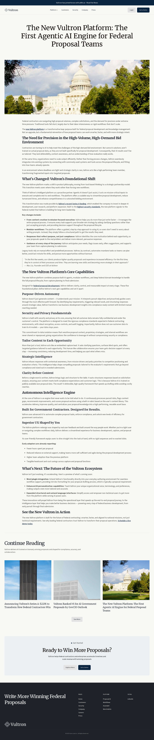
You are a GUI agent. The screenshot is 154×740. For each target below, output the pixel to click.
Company (85, 10)
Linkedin (130, 699)
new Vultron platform (35, 129)
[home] (11, 10)
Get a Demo (143, 10)
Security (75, 10)
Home (80, 699)
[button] (54, 10)
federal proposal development (46, 285)
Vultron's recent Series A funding (72, 203)
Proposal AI (107, 699)
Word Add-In (107, 709)
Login (131, 10)
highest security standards (88, 206)
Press (94, 10)
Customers (65, 10)
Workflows (106, 703)
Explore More (70, 667)
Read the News (92, 2)
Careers (81, 713)
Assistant (106, 706)
